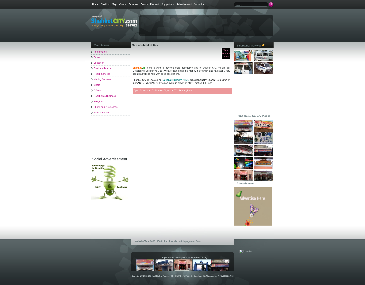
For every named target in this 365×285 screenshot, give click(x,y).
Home (95, 4)
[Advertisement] (184, 22)
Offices (97, 90)
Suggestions (167, 4)
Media (97, 85)
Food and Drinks (102, 68)
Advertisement (184, 4)
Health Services (102, 74)
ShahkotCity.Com (184, 276)
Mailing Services (102, 79)
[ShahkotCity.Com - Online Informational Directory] (114, 26)
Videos (122, 4)
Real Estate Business (105, 96)
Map (114, 4)
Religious (99, 101)
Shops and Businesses (105, 107)
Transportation (101, 112)
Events (144, 4)
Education (99, 63)
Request (154, 4)
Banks (97, 57)
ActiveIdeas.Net (225, 276)
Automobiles (100, 51)
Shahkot (105, 4)
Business (133, 4)
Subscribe (199, 4)
